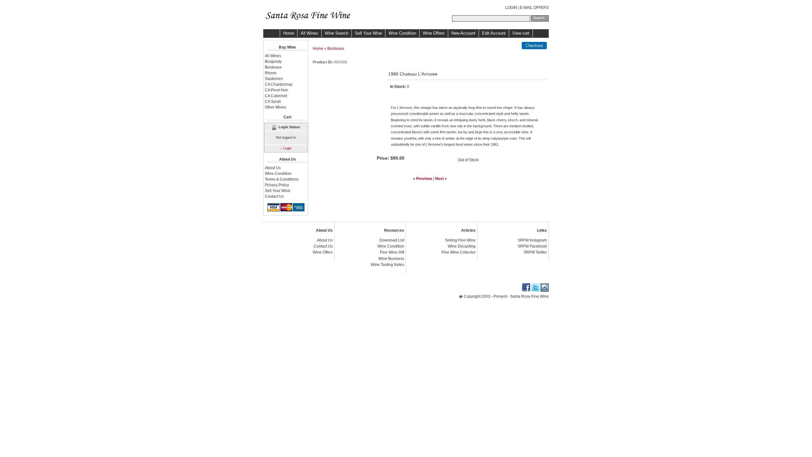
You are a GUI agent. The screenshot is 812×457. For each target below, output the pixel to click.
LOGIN (511, 7)
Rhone (271, 73)
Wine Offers (434, 33)
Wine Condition (402, 33)
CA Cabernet (276, 96)
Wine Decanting (461, 246)
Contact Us (274, 196)
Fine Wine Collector (458, 252)
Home (288, 33)
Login (287, 148)
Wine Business (391, 258)
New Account (463, 33)
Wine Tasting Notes (387, 264)
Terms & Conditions (281, 179)
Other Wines (275, 107)
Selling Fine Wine (460, 240)
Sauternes (274, 78)
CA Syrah (273, 101)
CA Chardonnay (278, 84)
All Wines (309, 33)
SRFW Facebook (532, 246)
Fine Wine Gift (392, 252)
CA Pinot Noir (276, 90)
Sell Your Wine (368, 33)
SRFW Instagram (532, 240)
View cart (520, 33)
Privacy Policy (277, 185)
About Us (273, 168)
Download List (391, 240)
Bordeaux (335, 48)
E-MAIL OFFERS (534, 7)
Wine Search (336, 33)
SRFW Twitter (535, 252)
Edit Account (494, 33)
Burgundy (273, 61)
